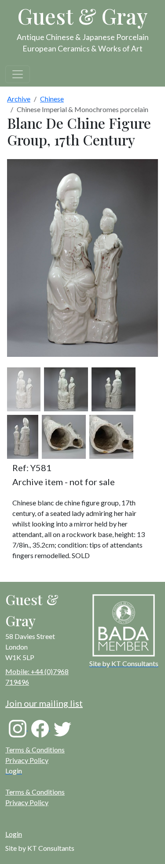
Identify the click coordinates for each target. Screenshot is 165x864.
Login (13, 834)
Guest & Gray (83, 16)
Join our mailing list (44, 703)
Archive (18, 98)
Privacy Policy (26, 760)
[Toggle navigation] (17, 74)
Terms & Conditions (35, 749)
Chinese (52, 98)
